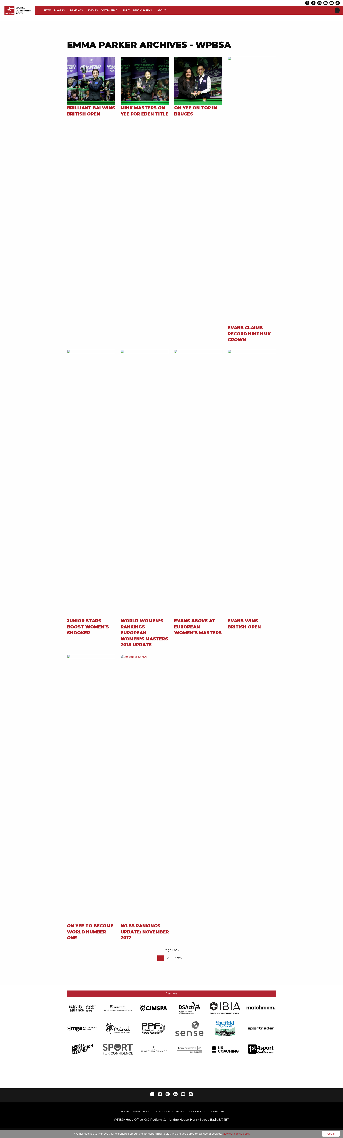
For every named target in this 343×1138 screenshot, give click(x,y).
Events (93, 10)
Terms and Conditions (169, 1111)
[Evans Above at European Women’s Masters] (198, 483)
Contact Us (217, 1111)
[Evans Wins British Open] (252, 483)
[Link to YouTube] (331, 3)
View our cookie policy (236, 1133)
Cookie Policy (196, 1111)
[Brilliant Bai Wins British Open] (91, 80)
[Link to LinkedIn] (325, 3)
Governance (108, 10)
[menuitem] (48, 10)
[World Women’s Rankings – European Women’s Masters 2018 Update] (145, 483)
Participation (142, 10)
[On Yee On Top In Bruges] (198, 80)
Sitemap (124, 1111)
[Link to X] (313, 3)
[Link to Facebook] (307, 3)
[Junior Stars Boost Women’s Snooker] (91, 483)
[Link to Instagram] (319, 3)
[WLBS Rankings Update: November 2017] (145, 788)
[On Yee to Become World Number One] (91, 788)
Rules (126, 10)
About (161, 10)
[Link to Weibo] (337, 3)
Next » (179, 958)
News (47, 10)
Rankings (76, 10)
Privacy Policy (142, 1111)
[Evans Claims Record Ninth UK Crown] (252, 190)
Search (337, 10)
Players (59, 10)
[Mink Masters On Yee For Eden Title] (145, 80)
